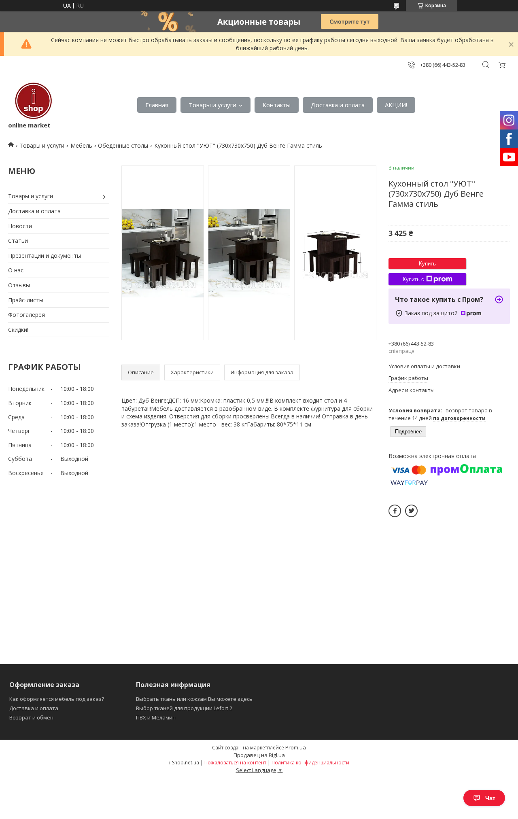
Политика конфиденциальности (310, 762)
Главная (156, 105)
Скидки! (18, 329)
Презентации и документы (44, 255)
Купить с (413, 279)
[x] (411, 511)
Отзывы (19, 285)
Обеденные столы (123, 145)
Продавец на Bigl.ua (259, 755)
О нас (15, 270)
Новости (20, 226)
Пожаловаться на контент (235, 762)
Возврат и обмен (31, 717)
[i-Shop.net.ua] (31, 101)
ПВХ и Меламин (156, 717)
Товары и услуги (212, 105)
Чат (490, 798)
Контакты (277, 105)
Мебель (81, 145)
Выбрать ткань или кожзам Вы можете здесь (194, 698)
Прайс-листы (25, 300)
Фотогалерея (26, 314)
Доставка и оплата (338, 105)
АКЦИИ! (396, 105)
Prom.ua (295, 747)
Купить (427, 264)
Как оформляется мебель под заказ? (56, 698)
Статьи (18, 240)
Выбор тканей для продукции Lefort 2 (184, 708)
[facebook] (394, 511)
